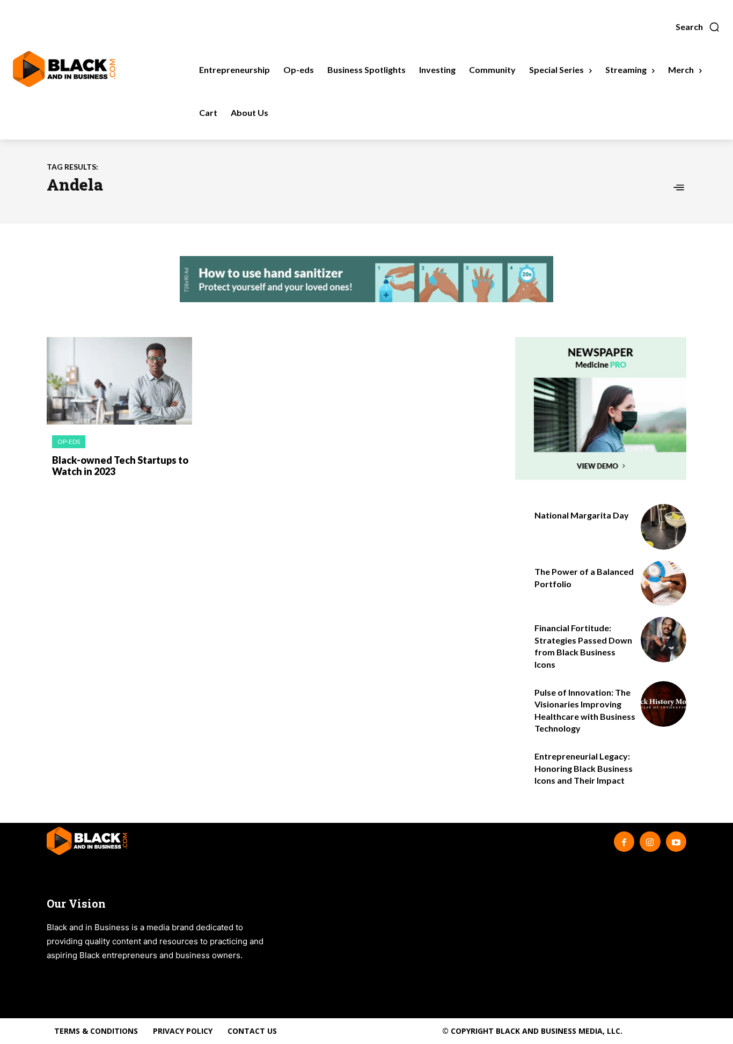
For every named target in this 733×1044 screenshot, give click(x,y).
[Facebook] (624, 841)
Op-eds (68, 441)
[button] (698, 26)
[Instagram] (650, 841)
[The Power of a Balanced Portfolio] (663, 583)
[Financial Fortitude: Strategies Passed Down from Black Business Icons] (663, 639)
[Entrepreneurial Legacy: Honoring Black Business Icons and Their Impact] (663, 768)
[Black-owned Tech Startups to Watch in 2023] (119, 381)
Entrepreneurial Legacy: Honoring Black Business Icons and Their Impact (583, 768)
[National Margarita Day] (663, 527)
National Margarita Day (581, 515)
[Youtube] (676, 841)
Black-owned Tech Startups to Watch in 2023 (120, 466)
